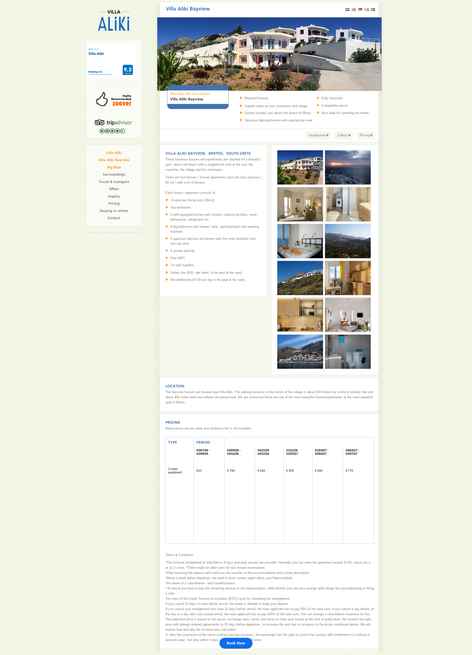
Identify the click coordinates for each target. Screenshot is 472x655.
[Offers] (114, 189)
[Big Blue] (114, 167)
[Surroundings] (114, 174)
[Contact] (113, 218)
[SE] (373, 10)
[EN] (354, 10)
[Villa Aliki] (114, 152)
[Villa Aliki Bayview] (114, 160)
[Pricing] (114, 203)
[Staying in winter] (114, 210)
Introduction (317, 135)
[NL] (347, 10)
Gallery (343, 135)
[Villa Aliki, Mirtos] (113, 38)
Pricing (364, 135)
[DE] (360, 10)
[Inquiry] (114, 196)
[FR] (367, 10)
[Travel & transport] (114, 181)
